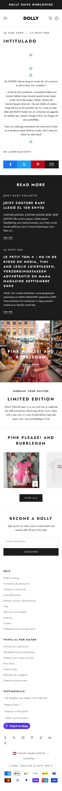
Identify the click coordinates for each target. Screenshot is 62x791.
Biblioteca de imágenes (15, 675)
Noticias (7, 617)
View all (31, 498)
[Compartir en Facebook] (10, 164)
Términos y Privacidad (14, 612)
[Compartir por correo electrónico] (52, 164)
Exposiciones (10, 669)
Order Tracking (11, 578)
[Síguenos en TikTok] (41, 737)
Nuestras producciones (15, 680)
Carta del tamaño (12, 595)
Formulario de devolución (16, 583)
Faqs (5, 606)
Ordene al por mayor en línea (18, 658)
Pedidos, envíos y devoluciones (19, 600)
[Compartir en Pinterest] (38, 164)
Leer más (8, 237)
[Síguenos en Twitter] (14, 737)
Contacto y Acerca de (14, 589)
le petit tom (40, 33)
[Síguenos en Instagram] (23, 737)
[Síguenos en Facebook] (5, 737)
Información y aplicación (16, 646)
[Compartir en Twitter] (24, 164)
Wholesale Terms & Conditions (19, 652)
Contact (7, 623)
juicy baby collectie (20, 195)
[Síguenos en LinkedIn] (50, 737)
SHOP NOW (31, 364)
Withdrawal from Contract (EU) (19, 629)
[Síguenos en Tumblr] (5, 743)
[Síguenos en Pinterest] (32, 737)
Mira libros (9, 663)
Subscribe (31, 551)
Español (29, 758)
